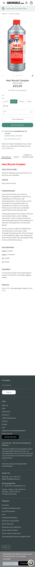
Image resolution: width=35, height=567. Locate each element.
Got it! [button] (17, 563)
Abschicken (17, 294)
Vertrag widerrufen (26, 563)
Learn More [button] (7, 559)
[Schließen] (31, 268)
